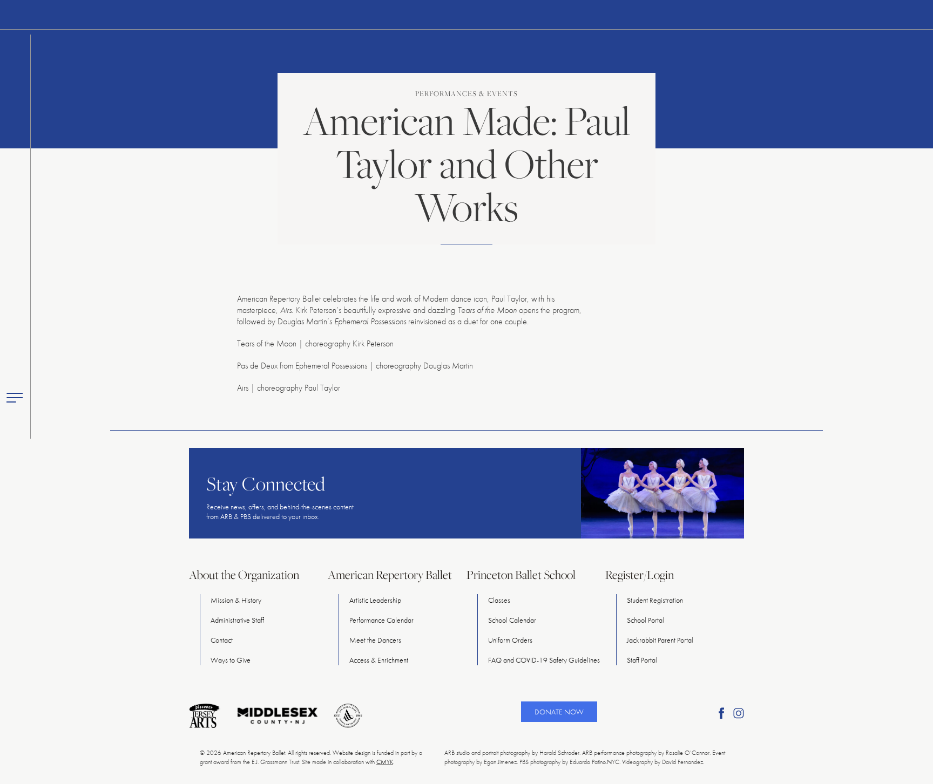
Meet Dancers (375, 640)
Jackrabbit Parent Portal (660, 640)
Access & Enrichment (378, 660)
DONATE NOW (559, 712)
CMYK (384, 762)
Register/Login (639, 575)
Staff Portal (642, 660)
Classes (499, 600)
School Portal (645, 620)
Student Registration (655, 600)
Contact (222, 640)
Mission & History (236, 600)
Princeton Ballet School (521, 575)
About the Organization (244, 575)
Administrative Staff (237, 620)
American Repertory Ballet (390, 575)
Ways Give (231, 660)
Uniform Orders (510, 640)
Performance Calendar (381, 620)
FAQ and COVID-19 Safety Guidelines (544, 660)
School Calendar (512, 620)
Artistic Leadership (375, 600)
